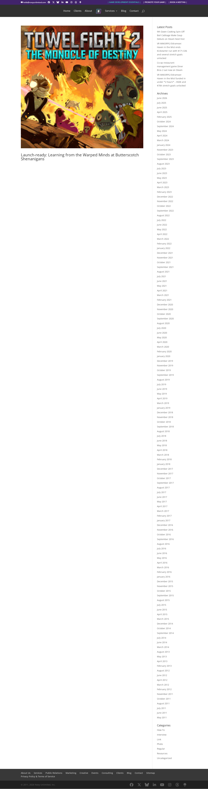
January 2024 (163, 145)
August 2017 (163, 487)
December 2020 (165, 304)
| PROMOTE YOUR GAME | (154, 2)
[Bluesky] (58, 2)
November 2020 (165, 309)
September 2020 (165, 318)
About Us (25, 772)
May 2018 (162, 445)
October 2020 (164, 314)
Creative (84, 772)
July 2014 (161, 637)
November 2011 (165, 694)
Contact (134, 11)
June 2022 (162, 224)
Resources (162, 753)
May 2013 (162, 656)
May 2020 (162, 337)
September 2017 (165, 482)
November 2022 (165, 201)
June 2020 (162, 332)
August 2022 (163, 215)
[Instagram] (71, 2)
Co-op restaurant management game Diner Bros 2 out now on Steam (170, 66)
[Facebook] (49, 2)
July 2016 (161, 548)
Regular (161, 748)
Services (110, 11)
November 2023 (165, 149)
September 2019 (165, 374)
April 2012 (162, 680)
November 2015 (165, 586)
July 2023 (161, 168)
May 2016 (162, 557)
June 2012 (162, 675)
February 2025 (164, 116)
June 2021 (162, 281)
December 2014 (165, 623)
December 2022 (165, 196)
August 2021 (163, 271)
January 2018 (163, 464)
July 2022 (161, 220)
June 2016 (162, 553)
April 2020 (162, 342)
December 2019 (165, 360)
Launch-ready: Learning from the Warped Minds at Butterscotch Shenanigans (80, 157)
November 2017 (165, 473)
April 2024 (162, 135)
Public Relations (54, 772)
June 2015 (162, 609)
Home (66, 11)
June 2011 (162, 712)
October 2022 (164, 205)
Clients (77, 11)
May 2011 (162, 717)
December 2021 (165, 252)
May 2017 (162, 501)
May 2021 (162, 285)
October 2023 (164, 154)
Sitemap (150, 772)
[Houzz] (76, 2)
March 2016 (163, 567)
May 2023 (162, 177)
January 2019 (163, 407)
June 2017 (162, 497)
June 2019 (162, 388)
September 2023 (165, 159)
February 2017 (164, 515)
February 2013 (164, 665)
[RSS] (80, 2)
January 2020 (163, 356)
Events (95, 772)
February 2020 (164, 351)
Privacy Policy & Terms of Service (38, 776)
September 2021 (165, 267)
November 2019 (165, 365)
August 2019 (163, 379)
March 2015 (163, 618)
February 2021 (164, 299)
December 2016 (165, 525)
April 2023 (162, 182)
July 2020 (161, 328)
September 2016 (165, 539)
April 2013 (162, 661)
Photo (160, 744)
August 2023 (163, 163)
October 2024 (164, 121)
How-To (161, 730)
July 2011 (161, 708)
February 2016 (164, 571)
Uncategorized (164, 758)
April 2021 (162, 290)
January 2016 (163, 576)
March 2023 (163, 187)
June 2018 (162, 440)
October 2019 (164, 370)
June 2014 (162, 642)
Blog (123, 11)
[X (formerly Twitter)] (53, 2)
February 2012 (164, 689)
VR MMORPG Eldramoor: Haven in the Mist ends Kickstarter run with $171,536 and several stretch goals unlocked (172, 50)
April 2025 (162, 112)
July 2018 (161, 435)
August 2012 (163, 670)
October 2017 (164, 478)
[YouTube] (67, 2)
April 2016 (162, 562)
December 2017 (165, 468)
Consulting (107, 772)
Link (159, 739)
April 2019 (162, 398)
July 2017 (161, 492)
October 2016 (164, 534)
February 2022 (164, 243)
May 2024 (162, 131)
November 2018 (165, 417)
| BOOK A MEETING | (178, 2)
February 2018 (164, 459)
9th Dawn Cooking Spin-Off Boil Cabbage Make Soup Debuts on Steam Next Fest (171, 35)
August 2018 (163, 431)
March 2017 (163, 511)
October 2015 (164, 590)
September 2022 (165, 210)
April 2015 (162, 614)
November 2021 (165, 257)
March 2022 (163, 238)
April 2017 (162, 506)
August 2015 (163, 600)
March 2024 (163, 140)
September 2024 (165, 126)
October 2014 (164, 628)
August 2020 (163, 323)
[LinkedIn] (62, 2)
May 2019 (162, 393)
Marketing (71, 772)
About (88, 11)
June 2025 (162, 107)
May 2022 (162, 229)
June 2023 (162, 173)
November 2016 (165, 529)
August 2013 (163, 651)
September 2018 (165, 426)
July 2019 (161, 384)
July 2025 (161, 102)
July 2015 (161, 604)
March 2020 (163, 346)
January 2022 (163, 248)
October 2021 (164, 262)
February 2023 (164, 191)
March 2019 (163, 403)
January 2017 (163, 520)
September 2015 (165, 595)
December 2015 (165, 581)
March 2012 (163, 684)
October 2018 (164, 421)
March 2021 (163, 295)
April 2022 (162, 234)
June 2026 (162, 98)
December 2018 (165, 412)
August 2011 (163, 703)
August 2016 (163, 543)
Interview (161, 734)
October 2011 (164, 698)
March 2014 (163, 647)
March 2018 (163, 454)
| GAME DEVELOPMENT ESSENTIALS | (124, 2)
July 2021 (161, 276)
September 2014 (165, 633)
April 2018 (162, 450)
